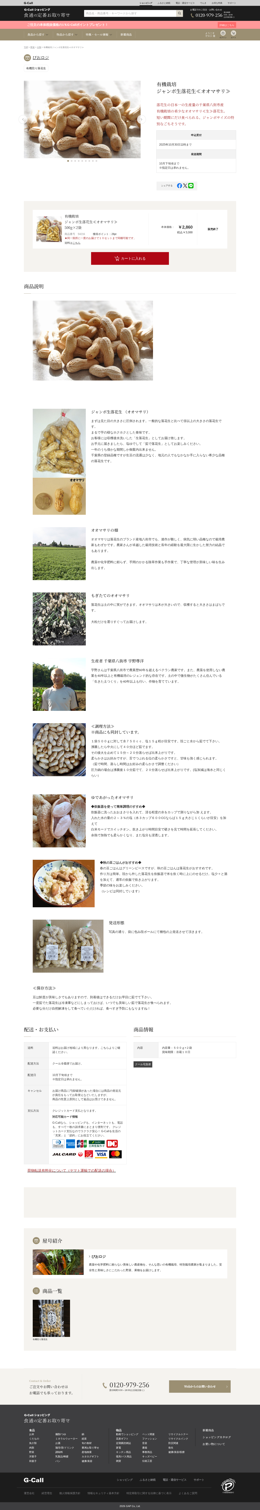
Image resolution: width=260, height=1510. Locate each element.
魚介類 (33, 1443)
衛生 (170, 1447)
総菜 (84, 1438)
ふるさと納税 (164, 3)
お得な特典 (217, 3)
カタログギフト (90, 1456)
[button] (68, 161)
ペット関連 (148, 1434)
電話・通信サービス (185, 3)
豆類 (39, 47)
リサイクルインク (178, 1438)
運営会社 (29, 1493)
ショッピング (146, 3)
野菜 (32, 47)
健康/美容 (87, 1461)
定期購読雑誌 (123, 1443)
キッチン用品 (123, 1452)
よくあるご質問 (188, 1493)
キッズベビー (149, 1456)
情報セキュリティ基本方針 (103, 1493)
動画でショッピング (127, 1434)
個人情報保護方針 (69, 1493)
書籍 (144, 1447)
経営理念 (47, 1493)
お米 (31, 1434)
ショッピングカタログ (217, 1437)
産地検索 (87, 1452)
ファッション (149, 1438)
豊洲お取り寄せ (90, 1447)
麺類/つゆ (60, 1434)
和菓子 (33, 1461)
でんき (203, 3)
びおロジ (41, 57)
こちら (76, 242)
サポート (232, 3)
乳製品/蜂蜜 (61, 1456)
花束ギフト (122, 1438)
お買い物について (214, 1444)
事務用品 (147, 1452)
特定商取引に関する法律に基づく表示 (149, 1493)
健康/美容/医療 (176, 1452)
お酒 (57, 1443)
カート (233, 38)
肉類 (31, 1447)
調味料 (59, 1452)
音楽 (144, 1443)
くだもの (34, 1438)
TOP (26, 47)
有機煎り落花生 (36, 68)
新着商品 (126, 35)
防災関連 (173, 1443)
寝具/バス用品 (124, 1456)
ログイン (223, 38)
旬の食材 (87, 1443)
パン (57, 1461)
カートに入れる (133, 258)
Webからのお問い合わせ (200, 1386)
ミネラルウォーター (66, 1438)
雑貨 (118, 1460)
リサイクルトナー (178, 1434)
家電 (118, 1447)
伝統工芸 (147, 1460)
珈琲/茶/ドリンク (64, 1447)
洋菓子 (33, 1456)
